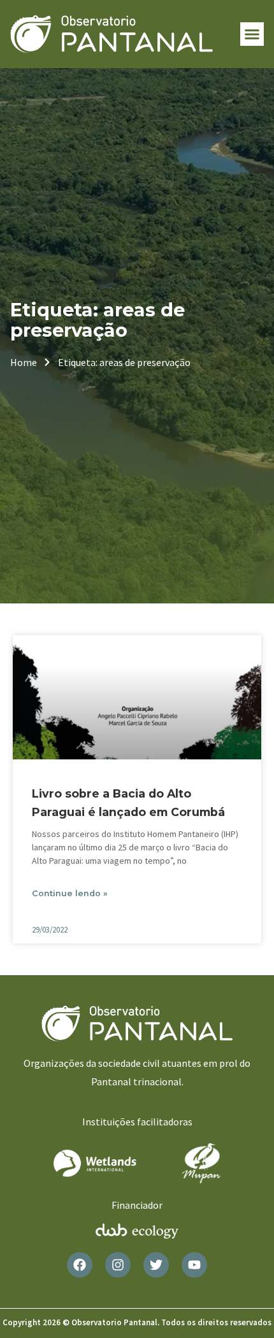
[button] (252, 34)
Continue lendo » (70, 893)
